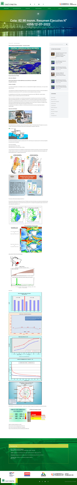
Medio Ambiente (38, 8)
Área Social (28, 8)
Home (25, 27)
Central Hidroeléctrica (17, 8)
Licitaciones (53, 105)
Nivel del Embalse (17, 43)
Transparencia (70, 8)
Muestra (52, 109)
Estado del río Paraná (55, 101)
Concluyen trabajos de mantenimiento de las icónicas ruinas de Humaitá (60, 74)
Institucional (6, 8)
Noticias (60, 8)
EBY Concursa (53, 99)
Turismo (49, 8)
